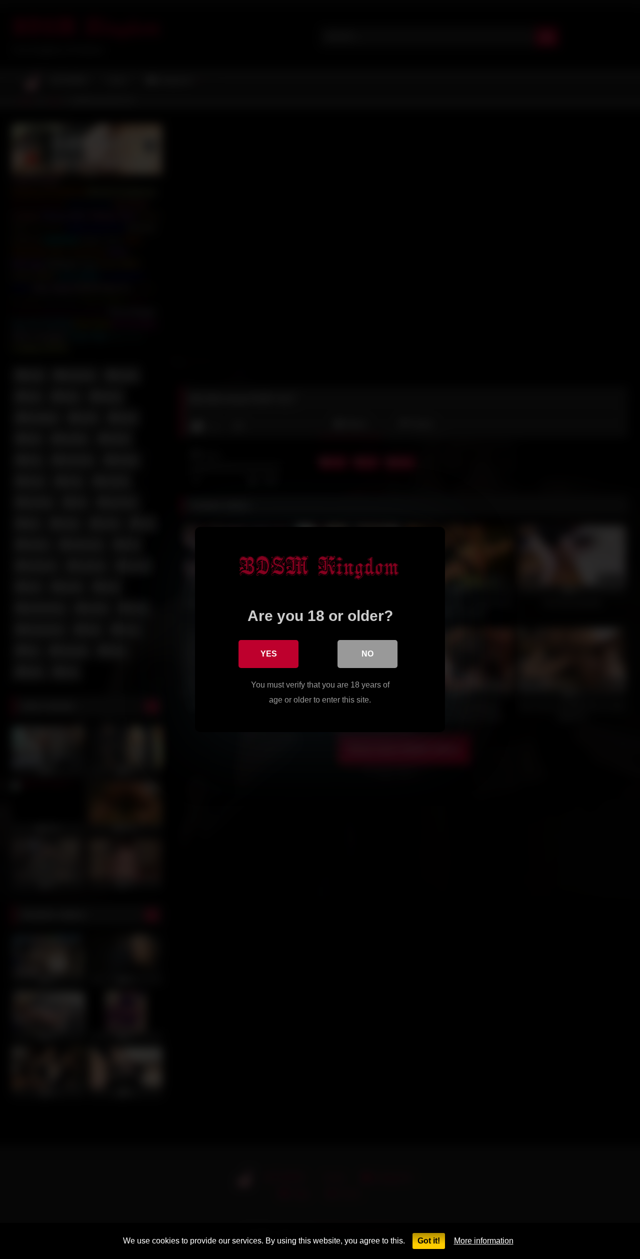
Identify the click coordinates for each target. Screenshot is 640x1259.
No (368, 654)
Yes (268, 654)
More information (484, 1240)
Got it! (429, 1240)
